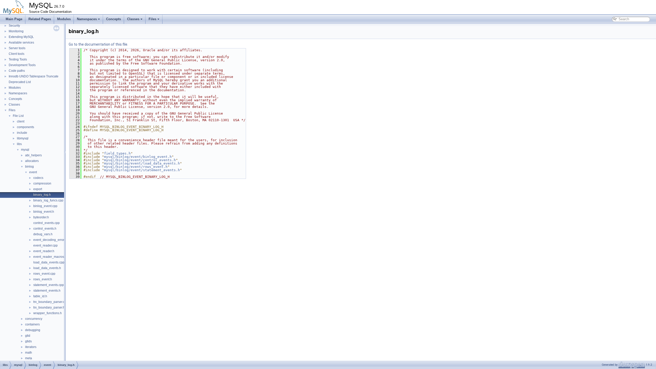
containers (32, 324)
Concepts (113, 19)
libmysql (22, 138)
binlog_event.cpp (45, 206)
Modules (64, 19)
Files (152, 19)
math (28, 352)
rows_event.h (42, 279)
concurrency (33, 319)
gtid (27, 335)
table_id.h (40, 296)
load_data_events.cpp (48, 262)
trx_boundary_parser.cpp (50, 302)
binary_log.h (42, 195)
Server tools (17, 48)
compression (42, 183)
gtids (28, 341)
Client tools (16, 54)
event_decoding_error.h (50, 240)
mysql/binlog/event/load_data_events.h (142, 163)
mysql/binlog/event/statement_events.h (142, 170)
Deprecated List (20, 82)
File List (18, 116)
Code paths (17, 71)
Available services (21, 42)
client (20, 121)
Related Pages (39, 19)
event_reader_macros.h (50, 257)
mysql (25, 149)
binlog (29, 166)
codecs (38, 178)
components (25, 127)
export (37, 189)
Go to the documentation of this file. (98, 44)
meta (28, 358)
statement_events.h (46, 290)
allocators (32, 161)
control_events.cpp (46, 223)
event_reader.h (43, 251)
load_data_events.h (47, 268)
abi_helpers (33, 155)
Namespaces (87, 19)
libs (19, 144)
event (33, 172)
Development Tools (22, 65)
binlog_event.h (43, 211)
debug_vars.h (43, 234)
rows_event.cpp (44, 273)
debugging (32, 330)
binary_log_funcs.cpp (48, 200)
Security (14, 25)
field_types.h (117, 153)
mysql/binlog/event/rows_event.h (136, 167)
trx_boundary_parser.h (49, 307)
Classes (133, 19)
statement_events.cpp (48, 285)
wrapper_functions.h (47, 313)
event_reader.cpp (45, 245)
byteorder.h (41, 217)
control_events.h (44, 228)
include (22, 133)
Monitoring (16, 31)
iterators (30, 347)
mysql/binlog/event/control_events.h (140, 160)
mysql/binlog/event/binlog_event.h (138, 157)
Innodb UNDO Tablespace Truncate (33, 76)
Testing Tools (18, 59)
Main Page (14, 19)
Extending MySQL (21, 37)
